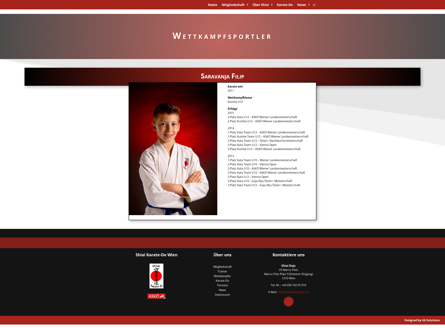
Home (212, 5)
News (301, 5)
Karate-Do (285, 5)
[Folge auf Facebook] (288, 301)
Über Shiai (261, 5)
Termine (222, 285)
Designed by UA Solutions (422, 320)
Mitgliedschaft (233, 5)
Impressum (222, 295)
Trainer (222, 271)
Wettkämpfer (222, 276)
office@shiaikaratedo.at (293, 292)
